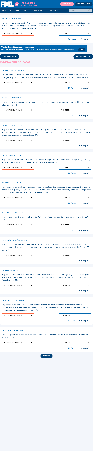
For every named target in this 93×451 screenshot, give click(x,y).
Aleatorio (14, 10)
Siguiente (46, 356)
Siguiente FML (83, 57)
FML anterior (9, 57)
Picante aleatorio (39, 10)
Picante (25, 10)
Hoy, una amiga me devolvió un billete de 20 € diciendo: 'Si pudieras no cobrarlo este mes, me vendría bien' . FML (45, 218)
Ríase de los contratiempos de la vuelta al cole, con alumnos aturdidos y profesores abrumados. (42, 48)
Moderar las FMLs (83, 4)
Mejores (54, 10)
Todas (4, 10)
